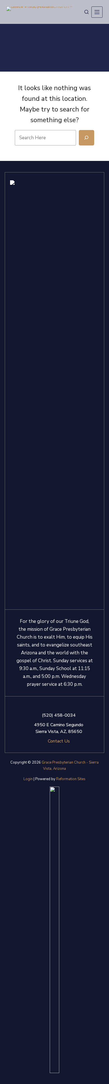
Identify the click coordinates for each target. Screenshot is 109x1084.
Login (28, 779)
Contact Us (59, 741)
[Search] (86, 12)
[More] (97, 12)
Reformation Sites (71, 779)
